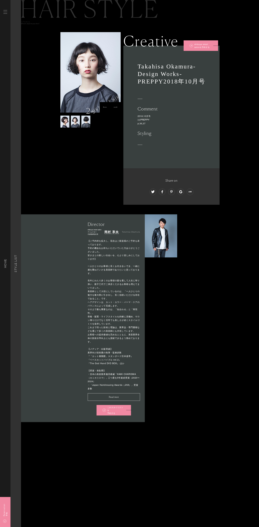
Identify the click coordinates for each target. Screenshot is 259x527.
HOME (5, 263)
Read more (114, 397)
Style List (15, 263)
